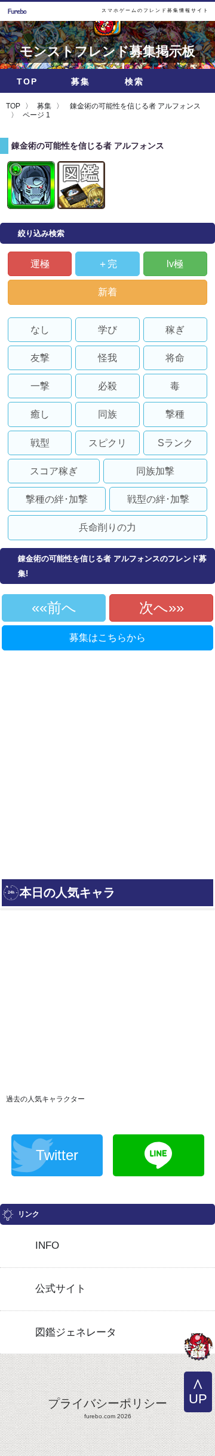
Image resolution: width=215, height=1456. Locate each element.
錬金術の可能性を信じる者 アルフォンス (134, 106)
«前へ (57, 608)
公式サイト (60, 1288)
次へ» (157, 608)
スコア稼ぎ (54, 471)
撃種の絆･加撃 (57, 499)
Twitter (57, 1155)
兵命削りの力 (107, 527)
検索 (134, 81)
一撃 (40, 386)
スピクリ (107, 443)
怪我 (107, 358)
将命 (175, 358)
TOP (27, 81)
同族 (107, 414)
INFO (47, 1245)
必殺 (107, 386)
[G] (198, 1348)
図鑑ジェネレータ (75, 1332)
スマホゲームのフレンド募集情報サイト (155, 10)
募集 (80, 81)
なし (40, 330)
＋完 (107, 264)
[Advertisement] (107, 760)
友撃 (40, 358)
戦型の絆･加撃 (158, 499)
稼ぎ (175, 330)
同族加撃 (155, 471)
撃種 (175, 414)
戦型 (40, 443)
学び (107, 330)
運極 (40, 264)
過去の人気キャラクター (45, 1099)
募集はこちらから (107, 637)
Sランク (175, 443)
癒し (40, 414)
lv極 (175, 264)
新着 (107, 292)
